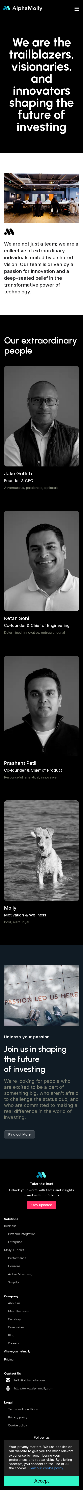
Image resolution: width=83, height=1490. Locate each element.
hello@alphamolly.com (29, 1380)
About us (14, 1303)
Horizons (14, 1266)
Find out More (19, 1134)
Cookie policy (17, 1425)
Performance (17, 1258)
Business (10, 1226)
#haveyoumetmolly (17, 1351)
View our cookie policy (45, 1468)
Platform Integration (21, 1234)
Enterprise (15, 1242)
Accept (41, 1481)
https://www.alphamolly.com (33, 1388)
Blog (11, 1335)
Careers (13, 1343)
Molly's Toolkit (14, 1250)
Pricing (8, 1359)
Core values (16, 1327)
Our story (14, 1319)
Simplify (13, 1282)
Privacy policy (17, 1417)
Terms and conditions (23, 1409)
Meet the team (18, 1311)
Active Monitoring (20, 1274)
